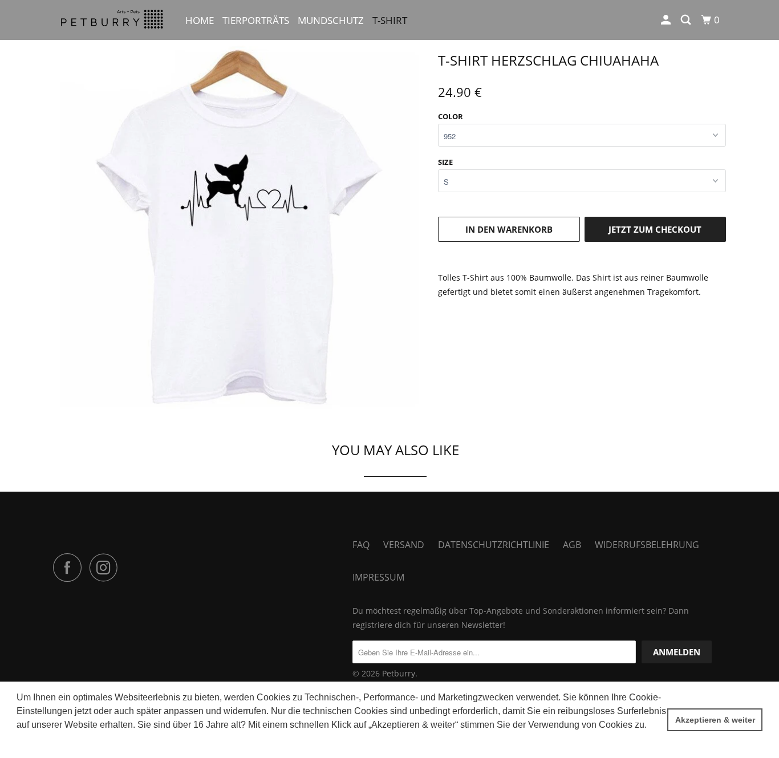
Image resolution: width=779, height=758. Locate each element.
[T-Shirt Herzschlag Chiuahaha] (240, 230)
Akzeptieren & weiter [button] (715, 719)
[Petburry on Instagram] (107, 567)
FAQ (361, 544)
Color (450, 116)
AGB (572, 544)
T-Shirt (389, 20)
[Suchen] (687, 20)
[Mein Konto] (667, 20)
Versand (403, 544)
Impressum (378, 577)
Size (445, 162)
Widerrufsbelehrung (647, 544)
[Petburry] (111, 20)
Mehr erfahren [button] (46, 740)
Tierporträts (255, 20)
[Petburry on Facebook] (70, 567)
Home (199, 20)
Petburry (398, 673)
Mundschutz (331, 20)
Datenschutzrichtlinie (493, 544)
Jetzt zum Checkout (654, 229)
